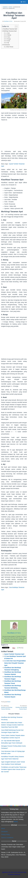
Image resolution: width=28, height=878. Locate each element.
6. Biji (7, 42)
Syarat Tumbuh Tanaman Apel (14, 654)
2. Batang (8, 35)
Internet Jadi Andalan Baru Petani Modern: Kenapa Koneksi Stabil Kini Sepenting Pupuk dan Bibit (12, 725)
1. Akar (8, 33)
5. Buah (8, 40)
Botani (8, 701)
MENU (24, 2)
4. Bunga (8, 39)
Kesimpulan (6, 44)
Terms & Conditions (7, 837)
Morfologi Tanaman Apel (10, 31)
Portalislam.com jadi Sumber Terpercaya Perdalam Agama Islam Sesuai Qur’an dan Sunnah (13, 769)
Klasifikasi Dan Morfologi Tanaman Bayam (21, 707)
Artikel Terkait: (9, 46)
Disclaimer (4, 831)
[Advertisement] (14, 64)
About (3, 828)
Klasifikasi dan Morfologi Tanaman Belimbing (6, 707)
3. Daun (8, 37)
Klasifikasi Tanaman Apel (10, 29)
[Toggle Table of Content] (15, 26)
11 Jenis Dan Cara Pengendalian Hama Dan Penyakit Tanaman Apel (15, 663)
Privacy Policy (5, 834)
